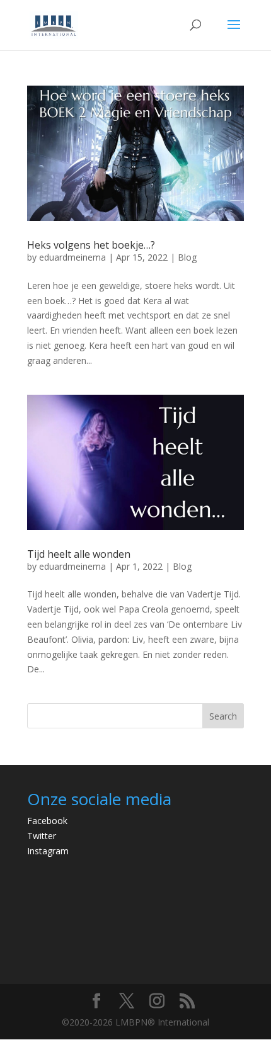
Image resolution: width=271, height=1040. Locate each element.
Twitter (41, 836)
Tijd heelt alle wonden (78, 554)
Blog (187, 257)
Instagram (48, 851)
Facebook (47, 821)
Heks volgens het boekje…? (91, 245)
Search (223, 716)
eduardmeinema (72, 257)
